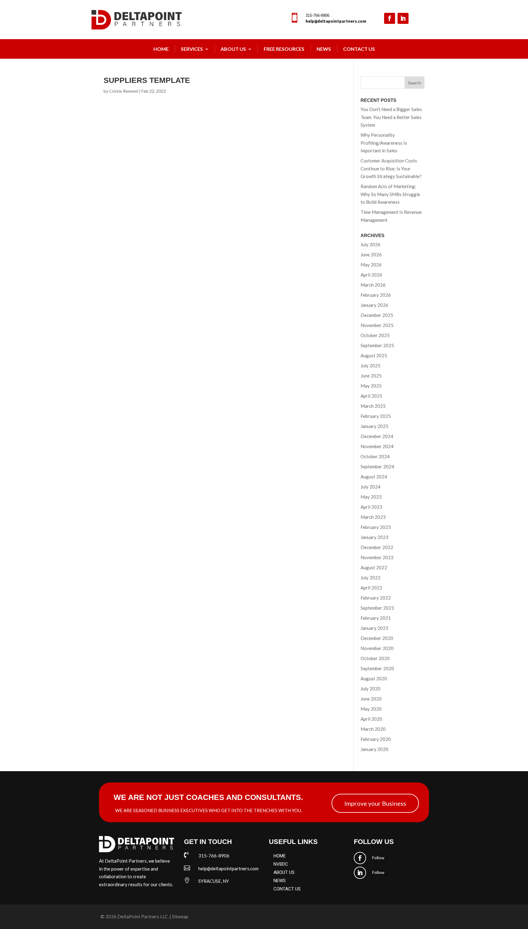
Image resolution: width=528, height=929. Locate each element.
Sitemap (180, 916)
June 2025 (371, 375)
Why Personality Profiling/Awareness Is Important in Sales (384, 142)
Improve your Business (375, 803)
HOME (279, 856)
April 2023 (371, 507)
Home (161, 49)
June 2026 (371, 254)
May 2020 (371, 709)
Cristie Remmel (123, 91)
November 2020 (377, 648)
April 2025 (371, 396)
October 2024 (375, 456)
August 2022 (374, 567)
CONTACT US (287, 889)
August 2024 (374, 476)
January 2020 (374, 749)
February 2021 (376, 618)
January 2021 (374, 628)
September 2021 (377, 608)
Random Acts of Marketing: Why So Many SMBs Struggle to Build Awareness (390, 194)
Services (192, 49)
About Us (233, 49)
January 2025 (374, 426)
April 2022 (371, 587)
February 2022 (376, 597)
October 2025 (375, 335)
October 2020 (375, 658)
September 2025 (377, 345)
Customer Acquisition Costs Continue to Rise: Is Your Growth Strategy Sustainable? (391, 168)
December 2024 (377, 436)
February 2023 (376, 527)
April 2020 (371, 719)
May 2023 (371, 497)
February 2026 (376, 295)
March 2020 (373, 729)
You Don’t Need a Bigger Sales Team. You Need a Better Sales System (391, 117)
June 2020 (371, 698)
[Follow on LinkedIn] (403, 18)
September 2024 (377, 466)
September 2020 (377, 668)
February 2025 (376, 416)
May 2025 (371, 385)
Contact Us (359, 49)
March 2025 (373, 406)
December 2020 (377, 638)
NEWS (324, 49)
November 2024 (377, 446)
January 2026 (374, 305)
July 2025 (370, 365)
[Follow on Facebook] (389, 18)
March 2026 (373, 285)
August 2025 (374, 355)
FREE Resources (284, 49)
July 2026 (370, 244)
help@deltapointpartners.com (336, 21)
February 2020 (376, 739)
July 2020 (370, 688)
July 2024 (370, 486)
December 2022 (377, 547)
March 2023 (373, 517)
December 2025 (377, 315)
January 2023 (374, 537)
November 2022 (377, 557)
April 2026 (371, 274)
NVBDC (280, 864)
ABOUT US (284, 872)
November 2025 (377, 325)
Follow (378, 857)
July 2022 (370, 577)
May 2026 (371, 264)
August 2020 (374, 678)
